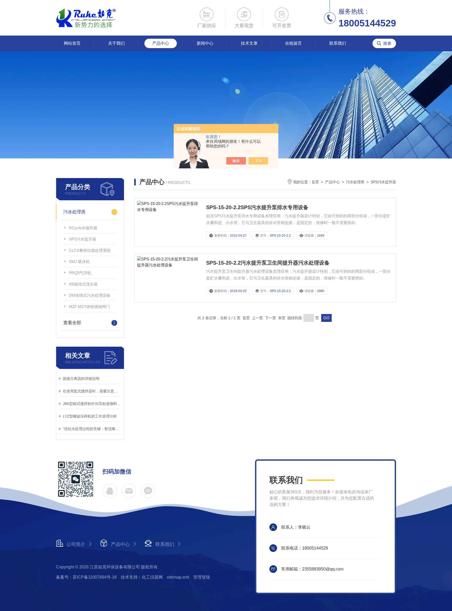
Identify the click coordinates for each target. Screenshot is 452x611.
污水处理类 (74, 211)
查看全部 (72, 322)
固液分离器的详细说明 (81, 378)
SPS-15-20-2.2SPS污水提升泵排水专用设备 (257, 207)
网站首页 (72, 43)
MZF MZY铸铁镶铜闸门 (89, 306)
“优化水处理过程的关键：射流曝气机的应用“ (92, 429)
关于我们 (116, 43)
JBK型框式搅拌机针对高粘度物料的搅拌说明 (92, 404)
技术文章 (249, 43)
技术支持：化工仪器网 (142, 577)
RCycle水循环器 (83, 228)
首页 (315, 182)
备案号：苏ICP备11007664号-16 (86, 577)
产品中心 (160, 43)
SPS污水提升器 (82, 239)
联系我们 (337, 43)
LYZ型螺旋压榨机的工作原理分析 (90, 416)
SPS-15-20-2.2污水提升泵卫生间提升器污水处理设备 (268, 263)
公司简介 (75, 544)
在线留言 (293, 43)
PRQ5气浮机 (80, 273)
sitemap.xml (178, 577)
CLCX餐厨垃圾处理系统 (90, 250)
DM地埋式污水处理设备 (89, 295)
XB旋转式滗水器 (83, 284)
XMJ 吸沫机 (79, 261)
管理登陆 (201, 577)
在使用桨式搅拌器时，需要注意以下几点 (92, 391)
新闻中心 (205, 43)
